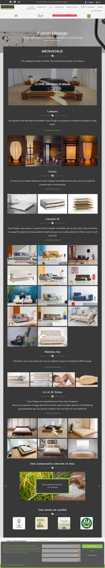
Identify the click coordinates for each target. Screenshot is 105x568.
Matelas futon (72, 7)
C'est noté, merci (92, 546)
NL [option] (93, 2)
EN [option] (99, 2)
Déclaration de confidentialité (18, 564)
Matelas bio (59, 7)
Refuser (92, 550)
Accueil (31, 7)
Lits (50, 7)
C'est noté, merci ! (92, 555)
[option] (92, 2)
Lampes (100, 7)
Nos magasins (96, 11)
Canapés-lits (41, 7)
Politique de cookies (6, 564)
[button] (6, 486)
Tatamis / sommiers (87, 7)
